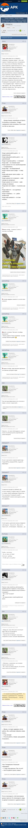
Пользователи (13, 21)
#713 (23, 534)
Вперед (3, 32)
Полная (9, 823)
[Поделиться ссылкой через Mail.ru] (3, 817)
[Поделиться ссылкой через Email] (15, 817)
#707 (23, 350)
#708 (23, 383)
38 (24, 30)
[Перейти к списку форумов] (5, 7)
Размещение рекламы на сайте (20, 824)
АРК (1, 819)
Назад (4, 30)
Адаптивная (5, 823)
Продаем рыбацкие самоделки (9, 20)
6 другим (18, 774)
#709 (23, 412)
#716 (23, 645)
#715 (23, 611)
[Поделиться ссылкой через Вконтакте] (5, 817)
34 (16, 30)
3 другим (18, 467)
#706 (23, 313)
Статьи (3, 21)
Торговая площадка (18, 18)
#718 (23, 712)
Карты (24, 21)
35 (18, 30)
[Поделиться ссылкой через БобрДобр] (13, 817)
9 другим (18, 130)
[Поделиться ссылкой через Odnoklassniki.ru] (1, 817)
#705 (23, 280)
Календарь (20, 21)
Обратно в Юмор (24, 813)
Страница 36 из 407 (11, 30)
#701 (23, 41)
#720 (23, 779)
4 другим (18, 203)
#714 (23, 570)
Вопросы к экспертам (21, 20)
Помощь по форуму (9, 18)
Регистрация (24, 1)
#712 (23, 506)
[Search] (27, 13)
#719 (23, 747)
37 (22, 30)
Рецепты (7, 21)
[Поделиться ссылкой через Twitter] (9, 817)
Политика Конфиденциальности (21, 819)
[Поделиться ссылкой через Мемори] (11, 817)
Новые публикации (20, 13)
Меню (2, 13)
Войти (19, 1)
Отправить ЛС (6, 50)
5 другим (18, 640)
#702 (23, 103)
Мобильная (13, 823)
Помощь (2, 825)
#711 (23, 472)
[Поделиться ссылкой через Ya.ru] (7, 817)
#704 (23, 211)
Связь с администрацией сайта (7, 824)
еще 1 (19, 374)
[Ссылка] (19, 96)
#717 (23, 676)
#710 (23, 442)
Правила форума (23, 820)
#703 (23, 134)
